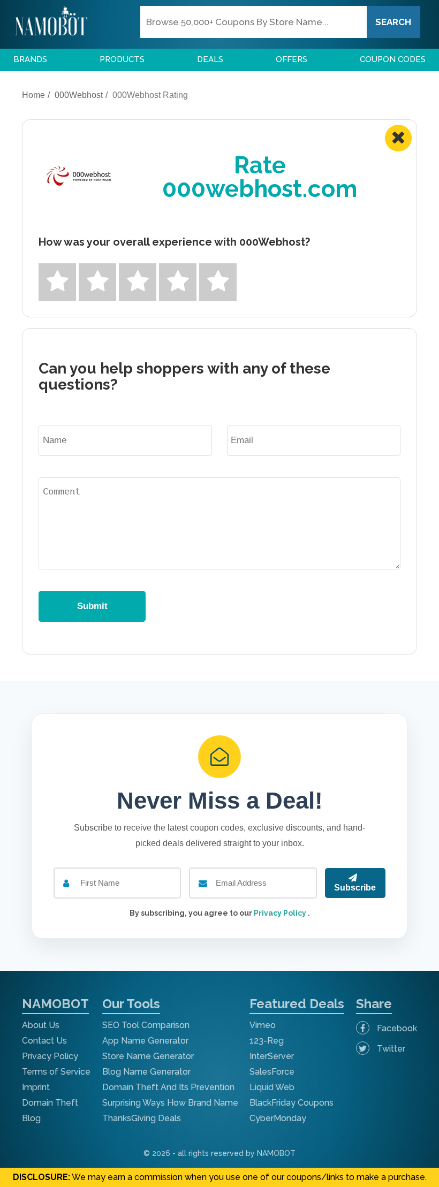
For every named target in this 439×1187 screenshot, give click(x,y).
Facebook (396, 1028)
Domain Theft (50, 1103)
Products (122, 59)
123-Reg (266, 1041)
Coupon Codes (393, 59)
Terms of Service (56, 1072)
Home (33, 95)
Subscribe (355, 887)
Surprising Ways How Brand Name (170, 1103)
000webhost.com (259, 188)
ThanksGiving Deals (141, 1118)
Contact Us (44, 1041)
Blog (31, 1118)
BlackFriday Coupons (291, 1103)
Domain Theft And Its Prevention (168, 1087)
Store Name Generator (148, 1056)
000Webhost (79, 95)
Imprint (36, 1087)
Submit (92, 606)
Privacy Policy (281, 913)
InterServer (271, 1056)
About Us (40, 1025)
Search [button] (393, 22)
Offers (291, 59)
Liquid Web (271, 1087)
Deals (210, 59)
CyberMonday (277, 1118)
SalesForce (271, 1072)
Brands (30, 59)
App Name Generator (145, 1041)
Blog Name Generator (146, 1072)
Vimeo (262, 1025)
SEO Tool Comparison (146, 1025)
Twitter (390, 1049)
